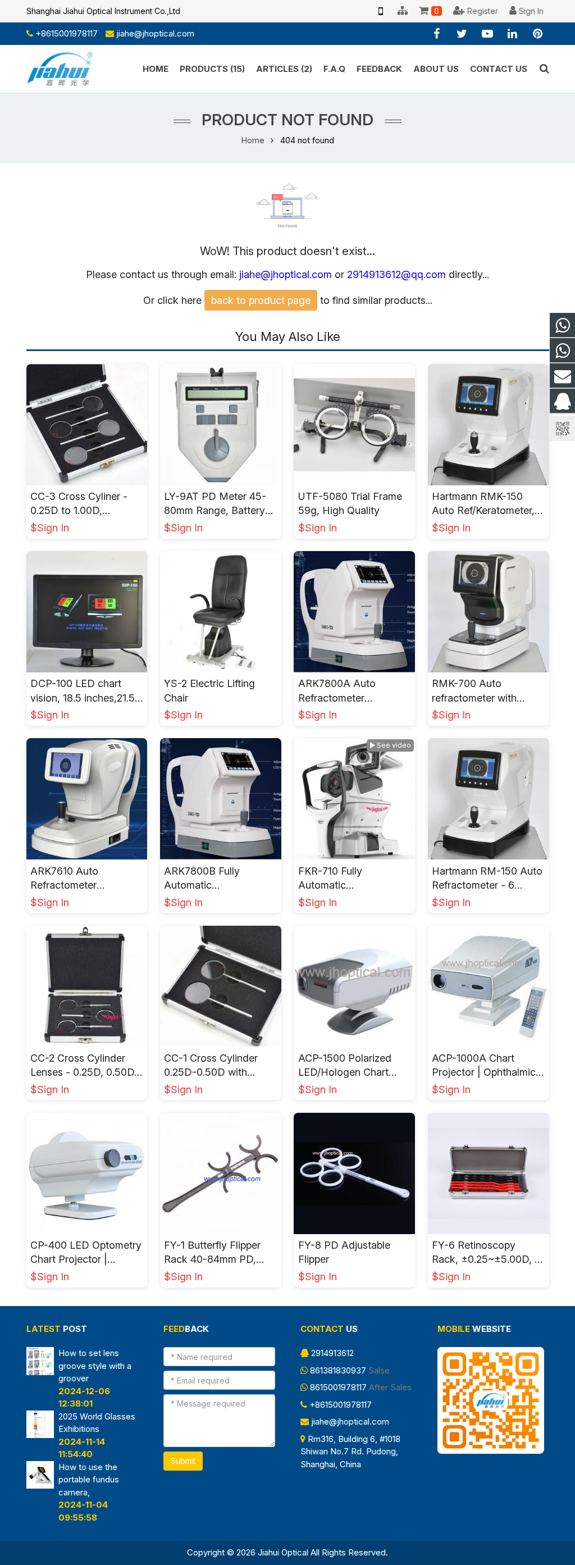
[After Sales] (562, 350)
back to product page (261, 300)
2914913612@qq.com (396, 274)
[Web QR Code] (380, 11)
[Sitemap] (402, 11)
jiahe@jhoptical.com (155, 33)
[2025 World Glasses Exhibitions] (40, 1435)
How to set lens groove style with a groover (94, 1366)
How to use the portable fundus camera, (88, 1480)
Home (252, 140)
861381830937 (338, 1370)
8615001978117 (338, 1387)
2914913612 (332, 1353)
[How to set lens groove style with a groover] (40, 1372)
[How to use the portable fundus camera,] (40, 1485)
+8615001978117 (66, 33)
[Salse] (562, 325)
